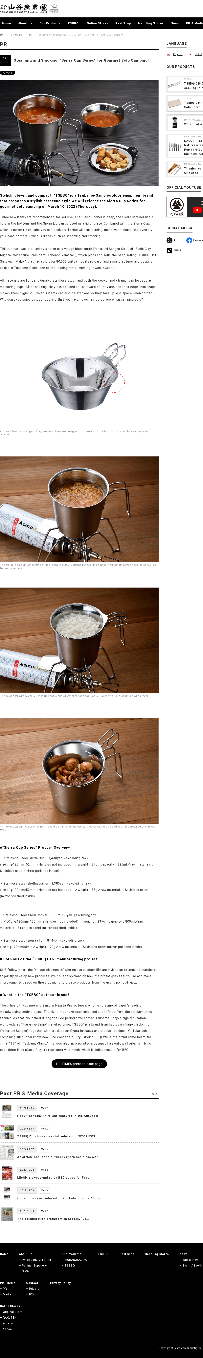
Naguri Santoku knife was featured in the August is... (59, 1116)
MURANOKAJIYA (193, 120)
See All (154, 1093)
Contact (32, 1283)
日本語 (198, 54)
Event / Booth (192, 1265)
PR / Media (7, 1283)
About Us (25, 23)
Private (34, 1288)
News (175, 23)
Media (7, 1294)
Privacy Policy (60, 1283)
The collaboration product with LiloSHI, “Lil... (53, 1219)
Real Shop (123, 23)
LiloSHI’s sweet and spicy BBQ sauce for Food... (55, 1177)
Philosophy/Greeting (36, 1259)
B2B (32, 1294)
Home (6, 23)
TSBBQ (73, 23)
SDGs (26, 1271)
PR (30, 35)
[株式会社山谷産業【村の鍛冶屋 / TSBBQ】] (29, 8)
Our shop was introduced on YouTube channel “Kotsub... (61, 1198)
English (178, 54)
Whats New (190, 1259)
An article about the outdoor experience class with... (59, 1157)
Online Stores (97, 23)
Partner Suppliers (34, 1265)
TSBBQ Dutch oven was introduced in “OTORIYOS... (57, 1136)
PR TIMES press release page (79, 1064)
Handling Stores (151, 23)
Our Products (49, 23)
